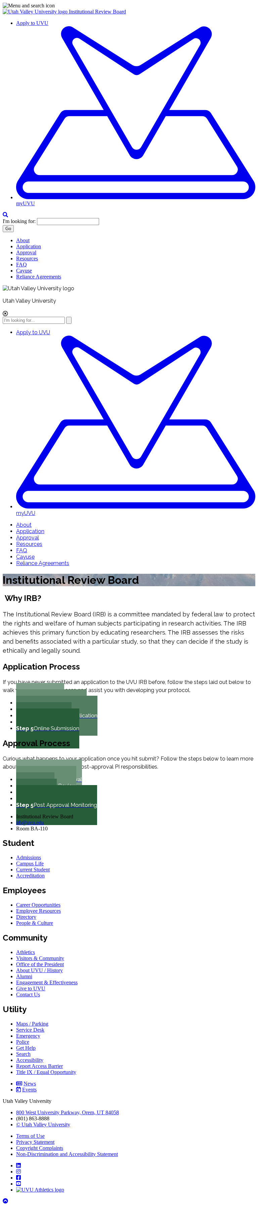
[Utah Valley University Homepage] (36, 11)
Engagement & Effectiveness (47, 982)
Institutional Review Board (97, 11)
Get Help (26, 1048)
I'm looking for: (19, 221)
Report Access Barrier (39, 1066)
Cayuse (24, 270)
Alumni (24, 976)
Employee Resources (38, 911)
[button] (129, 6)
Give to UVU (30, 988)
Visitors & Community (40, 958)
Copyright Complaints (39, 1148)
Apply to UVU (32, 23)
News (30, 1083)
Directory (26, 917)
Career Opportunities (38, 905)
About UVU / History (39, 970)
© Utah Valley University (43, 1124)
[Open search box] (5, 215)
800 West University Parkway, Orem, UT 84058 (67, 1112)
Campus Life (30, 863)
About (23, 240)
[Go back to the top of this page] (6, 1201)
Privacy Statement (35, 1142)
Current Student (33, 869)
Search (23, 1054)
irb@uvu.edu (30, 822)
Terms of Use (30, 1136)
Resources (27, 258)
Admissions (28, 857)
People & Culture (34, 923)
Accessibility (29, 1060)
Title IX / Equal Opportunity (46, 1072)
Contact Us (28, 994)
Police (22, 1042)
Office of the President (40, 964)
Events (29, 1089)
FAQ (21, 264)
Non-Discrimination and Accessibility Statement (67, 1154)
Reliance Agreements (38, 276)
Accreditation (30, 875)
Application (28, 246)
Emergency (28, 1036)
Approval (26, 252)
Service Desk (30, 1030)
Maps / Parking (32, 1024)
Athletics (25, 952)
